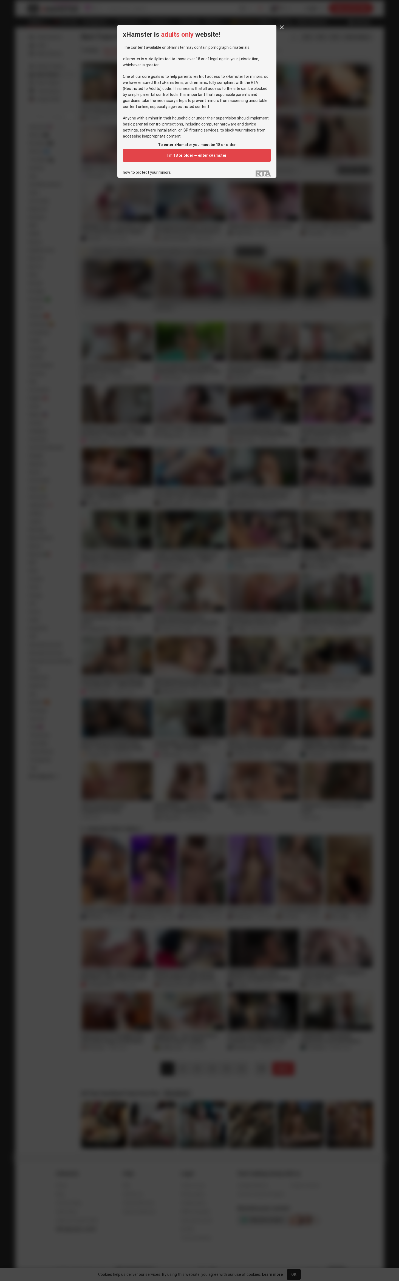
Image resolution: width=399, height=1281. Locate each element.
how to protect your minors (147, 172)
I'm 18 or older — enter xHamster (197, 155)
